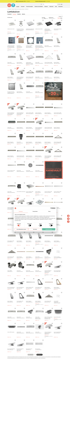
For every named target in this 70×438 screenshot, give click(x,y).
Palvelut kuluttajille (29, 6)
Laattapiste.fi (9, 9)
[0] (59, 4)
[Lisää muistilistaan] (15, 20)
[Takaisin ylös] (68, 436)
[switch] (29, 225)
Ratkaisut (46, 6)
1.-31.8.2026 (23, 1)
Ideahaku (23, 14)
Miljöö (61, 18)
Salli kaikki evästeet (48, 229)
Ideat (56, 6)
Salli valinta (35, 229)
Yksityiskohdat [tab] (35, 211)
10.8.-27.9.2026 (42, 1)
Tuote (59, 18)
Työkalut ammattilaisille (39, 6)
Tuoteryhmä (9, 14)
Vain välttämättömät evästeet (21, 229)
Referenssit (51, 6)
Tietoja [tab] (49, 211)
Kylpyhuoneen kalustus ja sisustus (19, 9)
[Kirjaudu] (61, 4)
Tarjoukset (22, 6)
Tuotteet (17, 6)
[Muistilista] (58, 4)
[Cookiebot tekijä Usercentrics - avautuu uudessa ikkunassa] (51, 208)
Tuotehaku (14, 14)
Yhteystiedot (60, 6)
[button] (68, 221)
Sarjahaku (19, 14)
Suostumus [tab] (21, 211)
